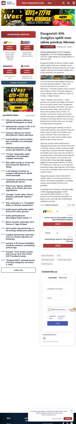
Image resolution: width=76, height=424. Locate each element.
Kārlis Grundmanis (52, 205)
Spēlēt (58, 224)
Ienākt (58, 323)
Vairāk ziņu (18, 270)
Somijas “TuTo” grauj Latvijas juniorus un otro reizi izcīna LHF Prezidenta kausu (19, 254)
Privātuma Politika (57, 418)
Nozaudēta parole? (61, 317)
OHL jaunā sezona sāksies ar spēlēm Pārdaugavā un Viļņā (19, 121)
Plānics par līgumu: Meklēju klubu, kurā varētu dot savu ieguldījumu (19, 188)
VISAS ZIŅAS (30, 116)
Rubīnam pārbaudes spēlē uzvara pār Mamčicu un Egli (18, 149)
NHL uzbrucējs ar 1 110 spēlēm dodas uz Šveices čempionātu (20, 204)
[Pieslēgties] (63, 3)
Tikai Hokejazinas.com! (33, 3)
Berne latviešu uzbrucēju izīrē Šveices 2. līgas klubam (20, 223)
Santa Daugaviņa (65, 54)
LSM (50, 57)
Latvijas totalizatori (18, 83)
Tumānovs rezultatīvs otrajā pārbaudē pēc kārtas (19, 180)
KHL (62, 160)
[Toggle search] (68, 3)
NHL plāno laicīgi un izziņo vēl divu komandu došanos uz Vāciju (20, 164)
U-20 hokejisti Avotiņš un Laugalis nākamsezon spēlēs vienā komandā (19, 173)
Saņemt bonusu (10, 48)
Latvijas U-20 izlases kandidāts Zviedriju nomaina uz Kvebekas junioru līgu (20, 245)
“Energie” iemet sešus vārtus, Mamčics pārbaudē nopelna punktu (19, 196)
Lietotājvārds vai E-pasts (55, 289)
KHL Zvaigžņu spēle (48, 260)
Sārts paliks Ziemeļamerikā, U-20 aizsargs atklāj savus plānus (20, 229)
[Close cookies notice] (71, 411)
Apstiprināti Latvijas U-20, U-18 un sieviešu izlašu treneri (20, 127)
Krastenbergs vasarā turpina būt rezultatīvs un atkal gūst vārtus (19, 141)
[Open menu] (74, 3)
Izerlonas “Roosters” (54, 192)
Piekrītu (68, 419)
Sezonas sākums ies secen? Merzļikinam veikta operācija (19, 134)
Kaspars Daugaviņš (47, 255)
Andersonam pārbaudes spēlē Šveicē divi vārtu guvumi (19, 210)
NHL (50, 3)
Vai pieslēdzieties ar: (49, 335)
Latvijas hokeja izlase (64, 260)
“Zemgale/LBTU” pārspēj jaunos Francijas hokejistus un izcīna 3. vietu (20, 262)
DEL (71, 189)
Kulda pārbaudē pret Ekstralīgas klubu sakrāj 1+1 (19, 217)
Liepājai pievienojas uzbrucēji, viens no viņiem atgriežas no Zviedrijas (20, 237)
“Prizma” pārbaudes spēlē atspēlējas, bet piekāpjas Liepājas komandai (18, 156)
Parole (50, 298)
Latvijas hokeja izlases (48, 52)
